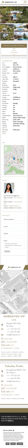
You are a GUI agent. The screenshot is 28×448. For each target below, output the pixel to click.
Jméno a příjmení (9, 219)
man (11, 420)
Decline (13, 443)
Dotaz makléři (14, 52)
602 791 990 (13, 332)
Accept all (20, 443)
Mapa (14, 48)
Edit (7, 443)
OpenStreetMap (21, 174)
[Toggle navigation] (25, 1)
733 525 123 (13, 329)
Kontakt (14, 50)
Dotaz (5, 241)
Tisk (14, 54)
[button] (14, 158)
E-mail (5, 226)
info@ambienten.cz (14, 206)
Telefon (6, 233)
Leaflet (15, 174)
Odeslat (7, 251)
